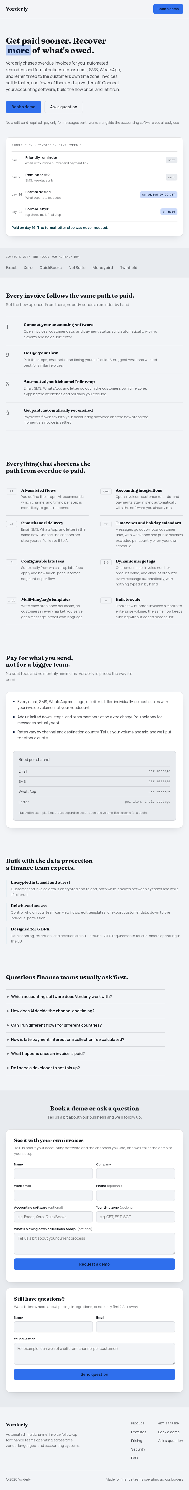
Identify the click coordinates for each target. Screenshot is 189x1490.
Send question (94, 1374)
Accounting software (38, 1207)
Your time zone (115, 1207)
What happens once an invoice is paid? (48, 1053)
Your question (24, 1339)
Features (138, 1431)
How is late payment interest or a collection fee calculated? (67, 1039)
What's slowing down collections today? (53, 1229)
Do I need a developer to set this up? (45, 1068)
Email (100, 1317)
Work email (22, 1185)
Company (103, 1164)
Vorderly (17, 9)
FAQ (134, 1457)
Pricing (136, 1440)
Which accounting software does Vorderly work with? (61, 996)
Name (18, 1164)
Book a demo (168, 9)
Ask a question (63, 106)
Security (138, 1449)
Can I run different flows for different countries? (56, 1025)
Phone (109, 1185)
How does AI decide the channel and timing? (52, 1011)
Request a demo (94, 1264)
